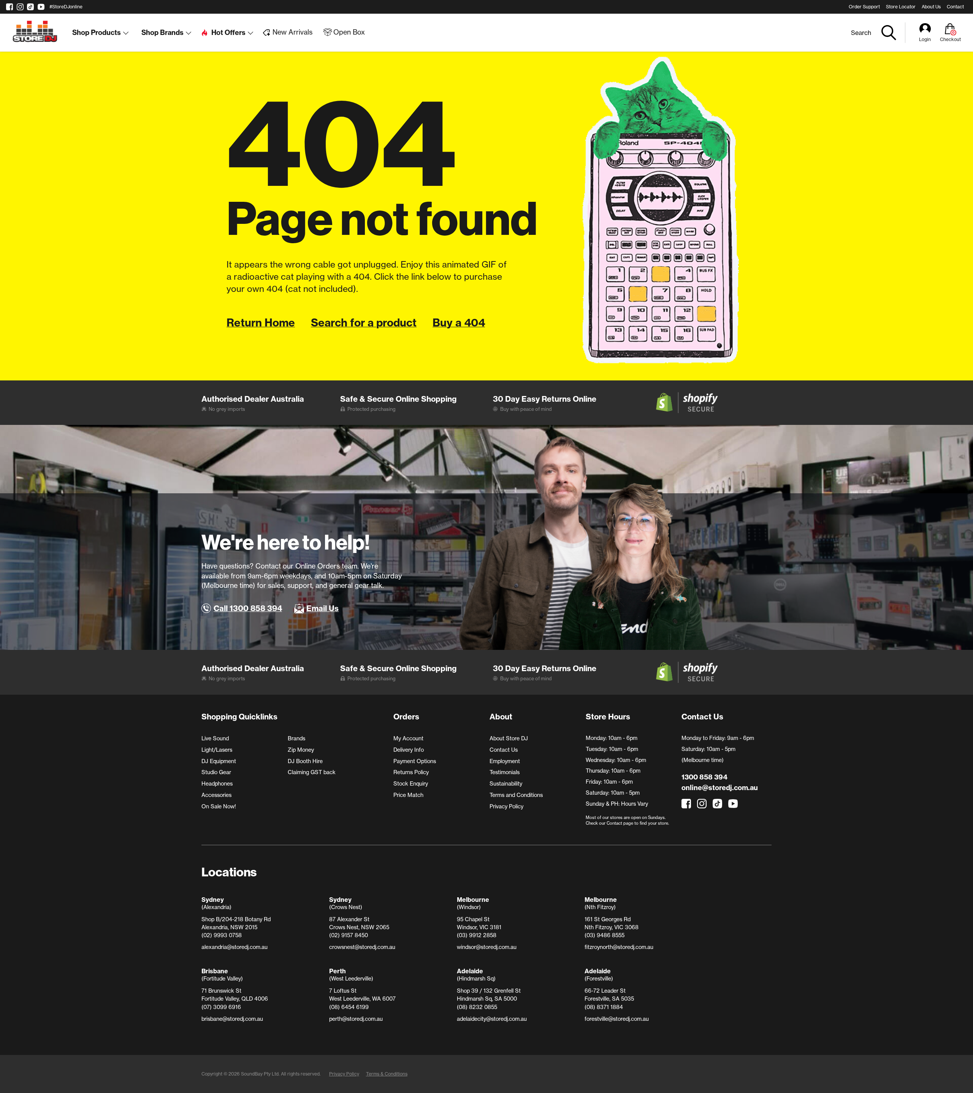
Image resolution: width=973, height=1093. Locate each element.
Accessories (216, 795)
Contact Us (504, 749)
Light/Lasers (216, 749)
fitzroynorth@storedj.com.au (619, 947)
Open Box (349, 32)
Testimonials (505, 772)
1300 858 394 (704, 777)
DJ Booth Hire (305, 761)
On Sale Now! (218, 806)
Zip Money (301, 749)
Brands (296, 738)
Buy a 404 (459, 322)
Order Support (864, 7)
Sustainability (506, 783)
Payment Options (414, 761)
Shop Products (96, 32)
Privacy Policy (506, 806)
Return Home (261, 322)
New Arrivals (292, 32)
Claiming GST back (312, 772)
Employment (505, 761)
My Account (408, 738)
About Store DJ (509, 738)
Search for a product (364, 322)
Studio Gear (216, 772)
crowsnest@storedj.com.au (362, 947)
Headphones (217, 783)
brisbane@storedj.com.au (232, 1018)
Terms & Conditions (386, 1074)
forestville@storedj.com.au (617, 1018)
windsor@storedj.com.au (487, 947)
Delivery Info (408, 749)
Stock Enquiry (410, 783)
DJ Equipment (218, 761)
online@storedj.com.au (719, 787)
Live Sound (215, 738)
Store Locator (901, 7)
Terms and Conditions (516, 795)
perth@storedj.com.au (356, 1018)
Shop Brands (162, 32)
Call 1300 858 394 (248, 608)
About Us (931, 7)
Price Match (408, 795)
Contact (955, 7)
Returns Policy (411, 772)
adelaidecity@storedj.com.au (492, 1018)
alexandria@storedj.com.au (234, 947)
